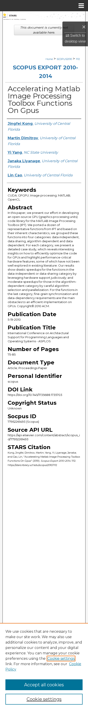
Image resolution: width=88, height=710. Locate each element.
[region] (44, 666)
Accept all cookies (44, 684)
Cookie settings (61, 658)
